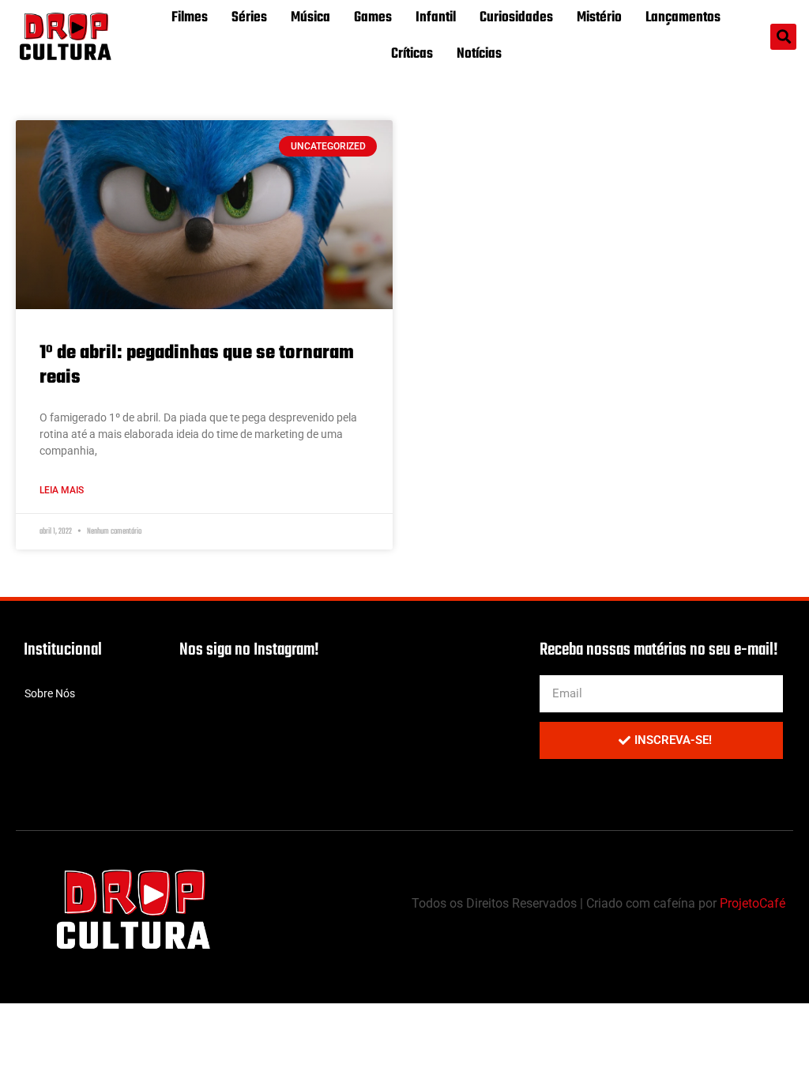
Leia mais (62, 490)
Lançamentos (683, 17)
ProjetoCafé (752, 903)
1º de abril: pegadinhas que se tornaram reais (197, 365)
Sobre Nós (49, 693)
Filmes (189, 17)
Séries (249, 17)
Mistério (599, 17)
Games (373, 17)
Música (310, 17)
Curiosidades (516, 17)
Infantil (436, 17)
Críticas (412, 54)
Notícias (479, 54)
